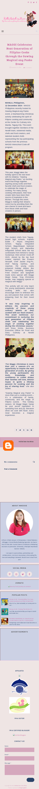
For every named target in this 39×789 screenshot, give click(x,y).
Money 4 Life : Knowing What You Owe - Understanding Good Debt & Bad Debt (21, 600)
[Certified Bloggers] (19, 735)
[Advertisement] (19, 647)
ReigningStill (23, 788)
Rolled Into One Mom (21, 785)
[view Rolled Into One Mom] (19, 586)
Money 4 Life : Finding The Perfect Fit (20, 609)
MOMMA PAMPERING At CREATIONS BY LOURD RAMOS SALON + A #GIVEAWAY (21, 619)
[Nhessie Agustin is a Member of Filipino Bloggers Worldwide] (19, 686)
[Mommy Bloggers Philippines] (19, 705)
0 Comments (28, 68)
